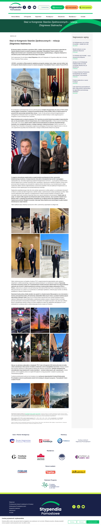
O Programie (27, 16)
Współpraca (72, 16)
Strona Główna (15, 16)
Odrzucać (81, 522)
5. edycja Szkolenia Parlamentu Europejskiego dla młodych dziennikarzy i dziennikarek (81, 73)
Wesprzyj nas (58, 7)
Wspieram (12, 502)
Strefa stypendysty (86, 7)
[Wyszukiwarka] (39, 6)
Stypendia (38, 16)
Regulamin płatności (14, 508)
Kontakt (83, 16)
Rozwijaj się (49, 16)
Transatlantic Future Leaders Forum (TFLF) (32, 413)
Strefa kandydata (72, 7)
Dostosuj (72, 522)
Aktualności (61, 16)
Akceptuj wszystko (93, 522)
